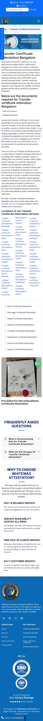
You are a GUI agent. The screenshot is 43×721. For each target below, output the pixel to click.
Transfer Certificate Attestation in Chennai (21, 242)
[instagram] (24, 13)
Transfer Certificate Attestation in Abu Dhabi (7, 222)
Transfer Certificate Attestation (21, 331)
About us (4, 633)
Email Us (22, 5)
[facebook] (9, 618)
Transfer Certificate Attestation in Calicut (21, 231)
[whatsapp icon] (38, 363)
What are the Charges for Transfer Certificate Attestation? (22, 454)
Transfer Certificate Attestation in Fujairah (7, 258)
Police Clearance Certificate (29, 641)
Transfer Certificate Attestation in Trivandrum (34, 281)
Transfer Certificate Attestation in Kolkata (34, 222)
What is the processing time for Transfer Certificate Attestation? (21, 441)
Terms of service (7, 641)
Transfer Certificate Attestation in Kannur (21, 290)
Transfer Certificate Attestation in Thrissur (34, 269)
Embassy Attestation (31, 646)
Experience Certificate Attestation (22, 337)
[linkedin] (21, 13)
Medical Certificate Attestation (20, 324)
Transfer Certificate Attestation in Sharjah (7, 284)
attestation (9, 151)
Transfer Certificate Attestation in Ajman (7, 234)
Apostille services (8, 204)
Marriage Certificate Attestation (21, 312)
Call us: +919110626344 (22, 2)
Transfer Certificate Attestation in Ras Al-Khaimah (7, 270)
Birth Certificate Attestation (19, 306)
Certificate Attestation (31, 629)
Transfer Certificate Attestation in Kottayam (34, 234)
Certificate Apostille (30, 633)
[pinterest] (28, 13)
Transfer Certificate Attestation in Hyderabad (21, 278)
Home (4, 29)
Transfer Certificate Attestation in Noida (34, 246)
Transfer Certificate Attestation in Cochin (21, 254)
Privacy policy (6, 645)
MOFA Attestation (30, 637)
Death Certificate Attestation (20, 318)
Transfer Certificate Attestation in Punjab (34, 258)
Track (33, 9)
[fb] (14, 13)
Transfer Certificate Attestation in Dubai (7, 246)
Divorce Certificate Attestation (20, 343)
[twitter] (18, 13)
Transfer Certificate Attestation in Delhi (21, 266)
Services (4, 637)
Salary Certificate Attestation (20, 349)
